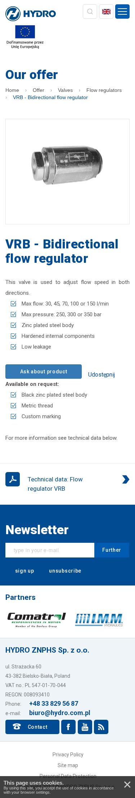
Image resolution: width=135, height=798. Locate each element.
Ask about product (43, 371)
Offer (38, 90)
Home (12, 90)
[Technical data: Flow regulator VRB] (67, 483)
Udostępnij (101, 374)
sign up (24, 571)
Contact (38, 727)
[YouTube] (85, 727)
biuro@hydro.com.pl (59, 713)
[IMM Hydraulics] (99, 620)
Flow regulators (104, 90)
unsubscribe (64, 571)
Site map (68, 765)
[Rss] (101, 727)
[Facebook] (68, 727)
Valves (65, 90)
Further (111, 550)
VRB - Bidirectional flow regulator (50, 97)
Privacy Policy (68, 754)
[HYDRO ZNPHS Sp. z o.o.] (30, 14)
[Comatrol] (37, 620)
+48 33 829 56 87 (53, 703)
